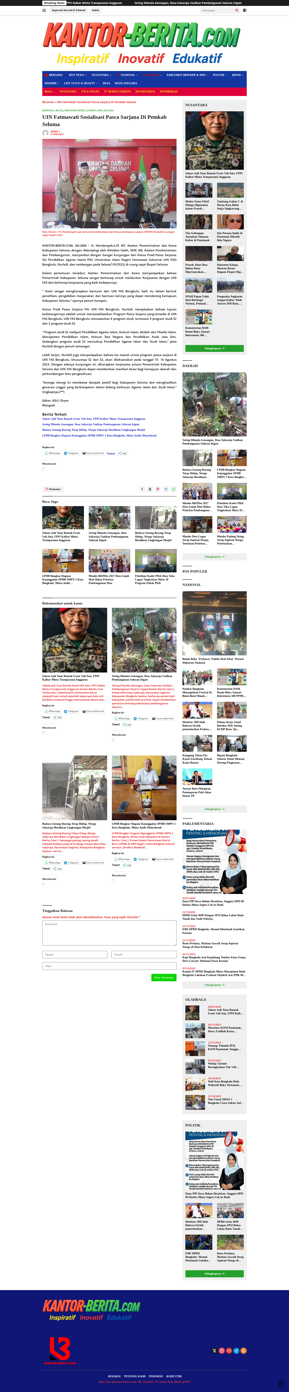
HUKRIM (50, 83)
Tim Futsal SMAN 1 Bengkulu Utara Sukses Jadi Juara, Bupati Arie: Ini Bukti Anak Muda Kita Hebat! (225, 1101)
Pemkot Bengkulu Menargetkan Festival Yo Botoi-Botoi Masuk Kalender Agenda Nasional (197, 692)
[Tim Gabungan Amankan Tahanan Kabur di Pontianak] (198, 221)
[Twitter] (214, 1351)
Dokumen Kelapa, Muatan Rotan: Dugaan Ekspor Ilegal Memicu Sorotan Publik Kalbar (230, 268)
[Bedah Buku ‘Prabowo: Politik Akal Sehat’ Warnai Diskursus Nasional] (214, 623)
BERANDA (48, 110)
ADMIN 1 (55, 131)
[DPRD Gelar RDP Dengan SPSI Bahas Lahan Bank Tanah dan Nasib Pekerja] (230, 1210)
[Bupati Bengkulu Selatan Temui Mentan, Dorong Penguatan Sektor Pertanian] (232, 743)
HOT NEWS (76, 75)
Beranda (47, 102)
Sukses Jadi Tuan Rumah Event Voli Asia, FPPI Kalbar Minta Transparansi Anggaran (93, 418)
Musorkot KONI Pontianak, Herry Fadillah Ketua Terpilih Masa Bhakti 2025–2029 (225, 1029)
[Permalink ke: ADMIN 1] (45, 133)
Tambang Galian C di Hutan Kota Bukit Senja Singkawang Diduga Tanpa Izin (230, 205)
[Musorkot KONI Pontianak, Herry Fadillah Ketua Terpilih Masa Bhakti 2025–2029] (195, 1030)
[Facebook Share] (142, 489)
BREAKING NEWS (74, 110)
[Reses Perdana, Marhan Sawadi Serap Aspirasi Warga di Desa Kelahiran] (230, 1242)
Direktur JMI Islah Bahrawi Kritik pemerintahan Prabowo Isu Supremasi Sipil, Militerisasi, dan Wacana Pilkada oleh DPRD (197, 726)
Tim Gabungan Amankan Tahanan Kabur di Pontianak (197, 237)
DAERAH (91, 110)
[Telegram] (236, 1351)
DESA (106, 83)
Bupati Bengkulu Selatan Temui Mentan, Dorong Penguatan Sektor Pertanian (231, 759)
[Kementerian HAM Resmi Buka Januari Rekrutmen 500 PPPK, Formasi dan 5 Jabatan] (198, 316)
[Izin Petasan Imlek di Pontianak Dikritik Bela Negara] (230, 221)
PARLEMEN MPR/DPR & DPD (186, 75)
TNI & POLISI (90, 91)
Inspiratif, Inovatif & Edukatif (68, 10)
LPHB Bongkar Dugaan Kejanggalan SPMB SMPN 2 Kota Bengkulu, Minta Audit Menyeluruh (99, 435)
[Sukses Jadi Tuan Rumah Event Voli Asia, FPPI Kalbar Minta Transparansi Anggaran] (63, 517)
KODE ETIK (174, 1376)
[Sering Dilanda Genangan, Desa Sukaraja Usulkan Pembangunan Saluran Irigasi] (109, 517)
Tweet (111, 453)
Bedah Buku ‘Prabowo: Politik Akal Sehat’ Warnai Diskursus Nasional (213, 661)
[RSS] (243, 1351)
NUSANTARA (100, 75)
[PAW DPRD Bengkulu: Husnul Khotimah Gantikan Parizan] (198, 1242)
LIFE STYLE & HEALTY (79, 83)
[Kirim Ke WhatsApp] (174, 489)
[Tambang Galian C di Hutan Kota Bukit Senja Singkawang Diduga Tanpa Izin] (230, 190)
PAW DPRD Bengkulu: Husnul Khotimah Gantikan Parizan (213, 931)
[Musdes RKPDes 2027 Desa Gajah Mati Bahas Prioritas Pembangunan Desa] (109, 560)
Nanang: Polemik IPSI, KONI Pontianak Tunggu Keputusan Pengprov (223, 1047)
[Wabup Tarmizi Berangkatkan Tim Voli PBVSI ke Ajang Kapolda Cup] (195, 1066)
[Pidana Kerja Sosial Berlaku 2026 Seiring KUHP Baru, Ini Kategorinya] (232, 710)
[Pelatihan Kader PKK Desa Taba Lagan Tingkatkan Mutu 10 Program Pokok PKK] (156, 560)
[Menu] (45, 10)
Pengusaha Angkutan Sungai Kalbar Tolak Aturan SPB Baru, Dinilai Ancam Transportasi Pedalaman (229, 300)
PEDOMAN (156, 1376)
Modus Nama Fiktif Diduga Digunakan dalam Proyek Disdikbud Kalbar (197, 205)
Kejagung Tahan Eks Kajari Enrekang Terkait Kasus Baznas (197, 759)
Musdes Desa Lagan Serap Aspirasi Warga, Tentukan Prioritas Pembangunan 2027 (195, 540)
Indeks (95, 10)
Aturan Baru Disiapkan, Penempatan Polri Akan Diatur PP (196, 792)
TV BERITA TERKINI (117, 91)
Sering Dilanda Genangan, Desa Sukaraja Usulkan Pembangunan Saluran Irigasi (92, 3)
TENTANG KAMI (134, 1376)
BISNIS (236, 75)
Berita (48, 91)
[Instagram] (222, 1351)
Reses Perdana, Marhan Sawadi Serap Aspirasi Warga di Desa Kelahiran (210, 945)
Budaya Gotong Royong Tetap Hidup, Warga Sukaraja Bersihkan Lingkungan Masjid (215, 3)
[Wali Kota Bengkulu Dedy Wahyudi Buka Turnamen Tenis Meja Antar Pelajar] (195, 1084)
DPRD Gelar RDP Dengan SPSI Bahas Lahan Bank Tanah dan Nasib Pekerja (213, 917)
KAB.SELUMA (106, 110)
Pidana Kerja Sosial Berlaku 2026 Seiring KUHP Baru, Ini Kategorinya (229, 726)
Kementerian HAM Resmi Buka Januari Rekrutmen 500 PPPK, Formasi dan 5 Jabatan (198, 332)
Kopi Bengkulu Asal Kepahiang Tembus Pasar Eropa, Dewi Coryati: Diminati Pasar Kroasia (214, 959)
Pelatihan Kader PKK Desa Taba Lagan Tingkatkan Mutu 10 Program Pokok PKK (155, 580)
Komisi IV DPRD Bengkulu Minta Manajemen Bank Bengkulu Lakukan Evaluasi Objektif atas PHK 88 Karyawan (213, 973)
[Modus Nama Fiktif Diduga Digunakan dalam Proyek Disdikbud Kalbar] (198, 190)
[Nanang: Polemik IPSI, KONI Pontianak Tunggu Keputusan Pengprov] (195, 1048)
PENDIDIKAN (169, 91)
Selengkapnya (213, 348)
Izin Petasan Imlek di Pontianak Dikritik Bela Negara (229, 237)
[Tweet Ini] (150, 489)
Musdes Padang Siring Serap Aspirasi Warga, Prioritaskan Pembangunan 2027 (230, 540)
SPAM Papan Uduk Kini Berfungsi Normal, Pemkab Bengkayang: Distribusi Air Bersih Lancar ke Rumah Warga (197, 300)
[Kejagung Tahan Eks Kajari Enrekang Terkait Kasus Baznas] (197, 743)
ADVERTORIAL (145, 91)
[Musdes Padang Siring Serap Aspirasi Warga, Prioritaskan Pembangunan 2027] (232, 524)
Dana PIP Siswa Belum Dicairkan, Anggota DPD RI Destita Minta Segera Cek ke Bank (213, 903)
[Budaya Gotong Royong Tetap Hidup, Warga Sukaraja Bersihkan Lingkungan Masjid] (156, 517)
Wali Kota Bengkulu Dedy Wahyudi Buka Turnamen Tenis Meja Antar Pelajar (223, 1083)
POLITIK (219, 75)
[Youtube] (229, 1351)
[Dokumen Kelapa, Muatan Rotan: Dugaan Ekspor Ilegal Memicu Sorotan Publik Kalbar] (230, 253)
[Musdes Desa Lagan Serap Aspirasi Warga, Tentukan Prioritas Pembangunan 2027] (197, 524)
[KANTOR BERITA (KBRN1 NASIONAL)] (142, 42)
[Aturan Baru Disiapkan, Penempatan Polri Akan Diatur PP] (197, 776)
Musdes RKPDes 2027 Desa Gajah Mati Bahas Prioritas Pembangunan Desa (109, 580)
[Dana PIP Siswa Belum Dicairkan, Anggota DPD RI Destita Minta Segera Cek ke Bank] (214, 862)
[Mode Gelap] (245, 10)
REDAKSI (114, 1376)
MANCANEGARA (126, 83)
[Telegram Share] (166, 489)
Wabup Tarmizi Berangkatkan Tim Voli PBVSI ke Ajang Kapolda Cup (223, 1065)
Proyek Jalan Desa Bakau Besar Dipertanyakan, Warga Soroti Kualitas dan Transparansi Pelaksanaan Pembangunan (198, 268)
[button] (237, 10)
